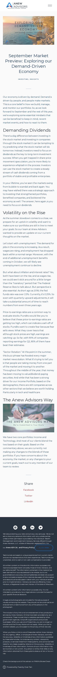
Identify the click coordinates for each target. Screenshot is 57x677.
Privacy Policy (28, 547)
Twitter (28, 495)
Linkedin (28, 501)
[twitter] (40, 527)
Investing (23, 79)
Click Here (44, 547)
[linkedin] (32, 527)
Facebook (28, 490)
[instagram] (15, 527)
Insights (34, 79)
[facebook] (23, 527)
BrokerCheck (45, 661)
